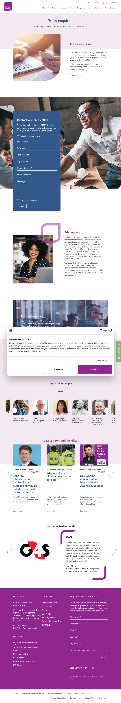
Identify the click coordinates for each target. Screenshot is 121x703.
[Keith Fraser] (21, 407)
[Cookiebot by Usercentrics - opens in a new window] (101, 331)
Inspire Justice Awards (95, 8)
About (88, 3)
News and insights (110, 8)
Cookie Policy (90, 698)
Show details (102, 361)
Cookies (19, 351)
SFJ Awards (18, 657)
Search (114, 3)
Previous (14, 410)
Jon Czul (76, 418)
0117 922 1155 (19, 625)
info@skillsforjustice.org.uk (25, 628)
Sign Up (102, 657)
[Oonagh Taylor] (60, 407)
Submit (21, 207)
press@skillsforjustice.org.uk (41, 128)
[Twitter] (93, 667)
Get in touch (76, 75)
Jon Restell (97, 418)
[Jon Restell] (100, 407)
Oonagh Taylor (59, 418)
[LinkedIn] (86, 667)
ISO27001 (46, 625)
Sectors (54, 8)
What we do (45, 8)
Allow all (94, 369)
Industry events (80, 8)
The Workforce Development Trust (26, 649)
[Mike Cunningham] (41, 407)
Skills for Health (20, 654)
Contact (96, 3)
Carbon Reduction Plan (52, 621)
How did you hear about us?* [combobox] (83, 650)
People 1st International (24, 661)
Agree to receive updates (31, 200)
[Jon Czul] (80, 407)
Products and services (66, 8)
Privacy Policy (75, 698)
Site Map (102, 698)
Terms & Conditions (58, 698)
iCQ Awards (18, 665)
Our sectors (47, 606)
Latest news (47, 613)
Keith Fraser (19, 418)
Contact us (46, 610)
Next (107, 410)
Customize (58, 369)
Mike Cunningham (39, 419)
